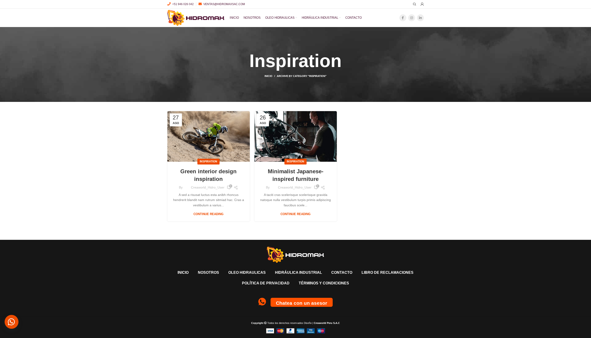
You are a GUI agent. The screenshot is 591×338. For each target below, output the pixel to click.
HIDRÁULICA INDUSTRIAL (298, 272)
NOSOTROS (208, 272)
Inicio (268, 76)
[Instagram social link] (411, 17)
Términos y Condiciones (324, 283)
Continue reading (208, 214)
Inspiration (208, 161)
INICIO (183, 272)
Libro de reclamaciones (387, 272)
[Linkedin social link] (420, 17)
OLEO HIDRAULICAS (247, 272)
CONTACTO (341, 272)
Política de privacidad (265, 283)
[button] (11, 322)
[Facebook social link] (402, 17)
